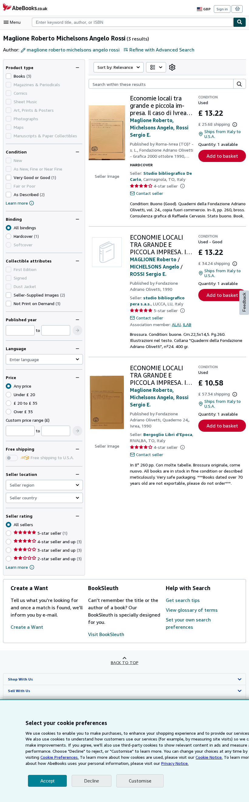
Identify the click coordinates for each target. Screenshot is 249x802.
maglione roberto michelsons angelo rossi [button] (73, 50)
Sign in (222, 9)
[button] (77, 330)
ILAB (187, 324)
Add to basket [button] (222, 156)
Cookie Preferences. (59, 757)
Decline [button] (91, 780)
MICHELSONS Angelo (154, 267)
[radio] (8, 236)
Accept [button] (47, 780)
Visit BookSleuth (106, 634)
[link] (172, 67)
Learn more (17, 203)
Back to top (124, 662)
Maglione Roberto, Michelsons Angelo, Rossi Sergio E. (159, 127)
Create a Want (27, 627)
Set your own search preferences (188, 623)
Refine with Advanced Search (161, 50)
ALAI (176, 324)
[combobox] (132, 22)
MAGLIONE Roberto (153, 259)
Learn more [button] (17, 567)
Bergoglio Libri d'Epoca (167, 434)
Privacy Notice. (175, 763)
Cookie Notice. (209, 757)
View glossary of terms (192, 610)
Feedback (244, 302)
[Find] (240, 22)
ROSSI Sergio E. (148, 274)
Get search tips (183, 600)
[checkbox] (8, 76)
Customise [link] (140, 780)
